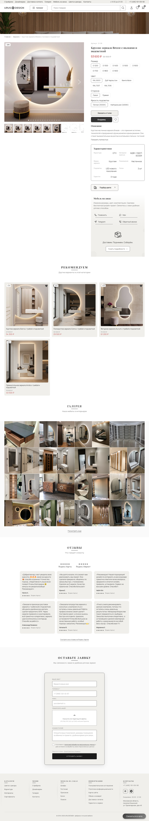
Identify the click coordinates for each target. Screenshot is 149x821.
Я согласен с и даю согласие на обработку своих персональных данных (76, 746)
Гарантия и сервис (96, 803)
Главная (7, 37)
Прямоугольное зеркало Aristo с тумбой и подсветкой (23, 386)
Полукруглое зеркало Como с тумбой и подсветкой (74, 329)
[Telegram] (131, 791)
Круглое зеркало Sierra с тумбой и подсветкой (25, 329)
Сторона (95, 91)
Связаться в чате (134, 816)
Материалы (8, 793)
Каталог (39, 8)
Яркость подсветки (100, 100)
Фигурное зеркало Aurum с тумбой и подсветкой (120, 329)
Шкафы (63, 786)
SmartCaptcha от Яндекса (72, 751)
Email (54, 699)
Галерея (48, 2)
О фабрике (8, 2)
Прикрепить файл (59, 708)
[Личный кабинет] (131, 7)
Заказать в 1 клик (105, 113)
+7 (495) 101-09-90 (137, 2)
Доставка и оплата (35, 2)
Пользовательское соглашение (101, 786)
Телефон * (56, 689)
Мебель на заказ (60, 2)
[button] (74, 718)
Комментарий (57, 728)
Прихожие (64, 792)
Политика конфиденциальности (101, 789)
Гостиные (64, 789)
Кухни (63, 796)
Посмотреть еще (74, 531)
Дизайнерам (20, 2)
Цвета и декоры (75, 2)
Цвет (93, 76)
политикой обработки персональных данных (79, 745)
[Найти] (123, 7)
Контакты (87, 2)
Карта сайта (93, 792)
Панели (63, 799)
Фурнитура (8, 789)
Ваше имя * (56, 679)
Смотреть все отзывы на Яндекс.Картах (74, 639)
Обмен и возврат (95, 796)
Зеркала (16, 37)
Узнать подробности (118, 249)
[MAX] (125, 791)
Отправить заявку (74, 756)
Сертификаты (9, 797)
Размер (94, 61)
